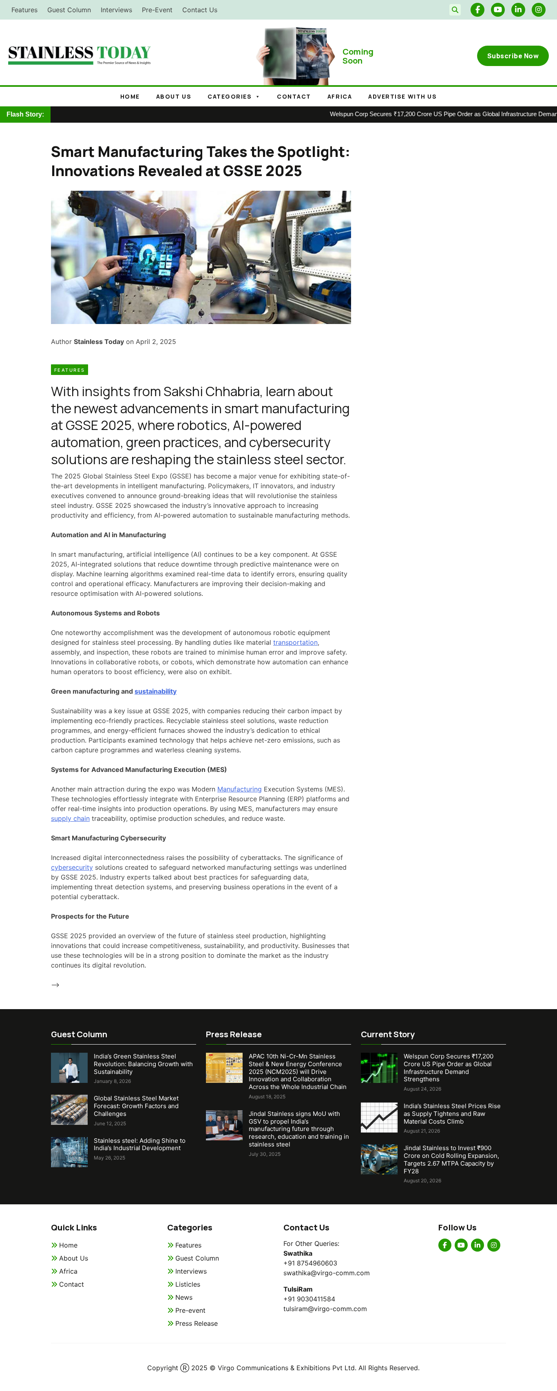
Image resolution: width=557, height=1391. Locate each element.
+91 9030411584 (309, 1299)
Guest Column (69, 10)
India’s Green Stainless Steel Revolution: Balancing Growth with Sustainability (143, 1064)
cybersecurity (72, 867)
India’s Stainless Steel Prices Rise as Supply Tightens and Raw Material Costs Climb (452, 1113)
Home (130, 96)
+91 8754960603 (310, 1263)
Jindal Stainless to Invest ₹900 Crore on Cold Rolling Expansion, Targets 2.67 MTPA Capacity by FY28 (451, 1159)
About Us (73, 1258)
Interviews (116, 10)
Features (24, 10)
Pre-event (190, 1310)
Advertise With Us (402, 96)
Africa (339, 96)
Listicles (187, 1284)
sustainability (156, 691)
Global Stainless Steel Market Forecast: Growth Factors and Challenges (136, 1106)
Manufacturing (239, 789)
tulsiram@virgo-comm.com (325, 1309)
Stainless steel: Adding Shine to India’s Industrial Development (140, 1144)
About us (173, 96)
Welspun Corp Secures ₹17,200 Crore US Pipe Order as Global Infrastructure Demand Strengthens (448, 1067)
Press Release (196, 1323)
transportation (295, 642)
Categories (230, 96)
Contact (294, 96)
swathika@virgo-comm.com (326, 1273)
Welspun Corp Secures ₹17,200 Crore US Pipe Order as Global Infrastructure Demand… (427, 113)
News (183, 1297)
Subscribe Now (513, 55)
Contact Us (199, 10)
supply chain (70, 818)
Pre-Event (157, 10)
